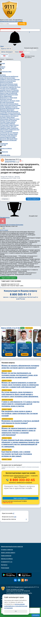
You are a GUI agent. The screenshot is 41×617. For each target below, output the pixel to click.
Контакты (4, 565)
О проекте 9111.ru (6, 561)
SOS (22, 55)
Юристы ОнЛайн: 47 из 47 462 (10, 328)
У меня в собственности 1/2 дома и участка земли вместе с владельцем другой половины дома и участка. (20, 404)
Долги (8, 88)
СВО (11, 126)
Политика (14, 120)
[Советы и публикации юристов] (9, 9)
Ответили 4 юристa (7, 419)
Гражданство (12, 87)
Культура (14, 107)
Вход (2, 46)
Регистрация (28, 328)
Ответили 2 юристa (7, 399)
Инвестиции (13, 97)
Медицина (3, 110)
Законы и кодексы (7, 558)
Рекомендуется (5, 217)
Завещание (15, 91)
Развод (11, 125)
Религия (16, 125)
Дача (18, 87)
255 (15, 517)
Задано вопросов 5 (10, 161)
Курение (3, 108)
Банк (14, 81)
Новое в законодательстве (10, 115)
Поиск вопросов (6, 555)
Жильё (9, 91)
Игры (2, 96)
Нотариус (3, 117)
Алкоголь (10, 79)
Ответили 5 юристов (7, 426)
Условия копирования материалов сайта (19, 593)
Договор (3, 88)
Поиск (22, 328)
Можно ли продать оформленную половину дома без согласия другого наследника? (20, 366)
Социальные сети (13, 129)
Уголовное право (5, 135)
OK (16, 611)
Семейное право (5, 128)
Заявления (3, 94)
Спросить (9, 354)
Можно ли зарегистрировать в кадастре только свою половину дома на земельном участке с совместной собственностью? (20, 384)
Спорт (2, 131)
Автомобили (4, 76)
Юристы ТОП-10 (6, 48)
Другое (8, 90)
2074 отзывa (4, 229)
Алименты (3, 79)
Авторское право (9, 78)
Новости (15, 116)
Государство (4, 87)
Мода (9, 111)
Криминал (8, 107)
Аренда (2, 81)
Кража (18, 105)
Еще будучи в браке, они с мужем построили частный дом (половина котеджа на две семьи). (17, 454)
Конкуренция (10, 102)
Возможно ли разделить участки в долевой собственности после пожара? (20, 422)
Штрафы (12, 137)
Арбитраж (16, 79)
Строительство (5, 132)
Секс (14, 126)
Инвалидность (5, 97)
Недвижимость (5, 114)
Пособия (3, 122)
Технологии (4, 134)
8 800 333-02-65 (22, 480)
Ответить (5, 199)
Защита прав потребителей (8, 93)
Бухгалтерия (4, 84)
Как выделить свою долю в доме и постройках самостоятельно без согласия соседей (20, 413)
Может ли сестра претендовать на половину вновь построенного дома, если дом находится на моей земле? (20, 375)
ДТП (11, 90)
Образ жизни (10, 117)
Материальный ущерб (12, 108)
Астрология (9, 81)
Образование (4, 119)
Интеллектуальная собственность (6, 99)
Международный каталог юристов (12, 546)
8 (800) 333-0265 (30, 51)
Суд (11, 132)
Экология (3, 138)
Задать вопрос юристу (9, 278)
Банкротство (4, 82)
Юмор (15, 138)
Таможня (15, 132)
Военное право (13, 84)
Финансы (14, 135)
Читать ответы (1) (33, 199)
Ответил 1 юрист (6, 371)
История (3, 102)
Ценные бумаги (5, 137)
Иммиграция (8, 96)
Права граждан (11, 122)
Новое (18, 52)
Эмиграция (10, 138)
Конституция (4, 104)
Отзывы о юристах (7, 549)
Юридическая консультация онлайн (11, 21)
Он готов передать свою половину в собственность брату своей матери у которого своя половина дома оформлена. (20, 394)
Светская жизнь (5, 126)
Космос (13, 105)
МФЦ (6, 113)
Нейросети (13, 114)
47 (13, 513)
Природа (12, 123)
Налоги (10, 113)
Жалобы (16, 90)
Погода (8, 120)
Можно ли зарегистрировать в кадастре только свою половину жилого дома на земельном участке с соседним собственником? (19, 431)
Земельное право (12, 94)
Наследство (16, 113)
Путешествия (4, 125)
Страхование (8, 131)
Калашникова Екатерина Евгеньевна (11, 224)
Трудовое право (12, 134)
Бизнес (10, 82)
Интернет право (15, 100)
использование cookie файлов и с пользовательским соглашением (15, 606)
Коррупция (7, 105)
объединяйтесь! (18, 20)
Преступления (4, 123)
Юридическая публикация (8, 140)
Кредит (2, 107)
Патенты (3, 120)
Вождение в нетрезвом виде (9, 85)
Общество (12, 119)
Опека (17, 119)
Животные (3, 91)
